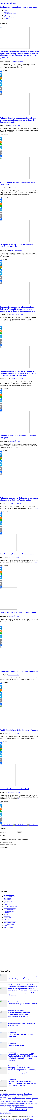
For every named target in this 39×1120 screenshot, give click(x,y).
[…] (24, 67)
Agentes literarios (9, 895)
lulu (13, 1105)
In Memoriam (7, 917)
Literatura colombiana (10, 921)
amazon (5, 1094)
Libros (5, 15)
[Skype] (19, 85)
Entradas (6, 10)
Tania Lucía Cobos (16, 61)
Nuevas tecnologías (9, 922)
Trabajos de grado (9, 17)
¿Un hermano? (13, 1025)
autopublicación (5, 1095)
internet (19, 1101)
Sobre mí (6, 18)
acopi (1, 1094)
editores (23, 1098)
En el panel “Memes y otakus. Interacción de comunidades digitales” (16, 246)
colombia (3, 1098)
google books (21, 1099)
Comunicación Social (16, 1045)
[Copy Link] (19, 88)
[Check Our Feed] (32, 825)
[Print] (19, 90)
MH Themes (29, 1116)
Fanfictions (7, 912)
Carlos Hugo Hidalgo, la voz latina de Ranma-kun (19, 671)
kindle (24, 1101)
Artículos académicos (10, 13)
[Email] (19, 87)
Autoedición (7, 898)
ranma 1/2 (30, 1107)
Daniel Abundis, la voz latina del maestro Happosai (19, 730)
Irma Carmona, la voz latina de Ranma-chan (17, 554)
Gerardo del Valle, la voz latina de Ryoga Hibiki (18, 613)
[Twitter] (19, 74)
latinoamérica (30, 1101)
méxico (17, 1105)
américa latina (12, 1094)
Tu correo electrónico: (6, 842)
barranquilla (25, 1095)
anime (18, 1094)
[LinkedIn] (19, 76)
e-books (14, 1098)
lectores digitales (3, 1103)
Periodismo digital (9, 924)
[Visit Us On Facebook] (20, 825)
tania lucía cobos (18, 1109)
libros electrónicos (32, 1103)
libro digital (11, 1103)
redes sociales (3, 1109)
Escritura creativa (9, 911)
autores (12, 1095)
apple (21, 1094)
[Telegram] (19, 83)
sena (8, 1109)
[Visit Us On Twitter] (7, 825)
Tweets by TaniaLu (5, 1113)
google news (2, 1101)
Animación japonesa (9, 896)
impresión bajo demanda (11, 1101)
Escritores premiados (10, 908)
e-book (9, 1098)
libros (16, 1103)
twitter (30, 1109)
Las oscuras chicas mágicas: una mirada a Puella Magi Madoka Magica (23, 978)
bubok (31, 1095)
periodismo (22, 1105)
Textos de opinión (9, 927)
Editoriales (7, 904)
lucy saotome (8, 1105)
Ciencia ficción (8, 899)
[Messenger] (19, 81)
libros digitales (22, 1103)
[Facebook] (19, 72)
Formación (7, 916)
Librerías (6, 919)
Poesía (5, 925)
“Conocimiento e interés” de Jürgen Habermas (21, 1035)
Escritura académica (9, 909)
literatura (2, 1105)
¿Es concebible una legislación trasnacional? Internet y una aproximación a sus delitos (19, 1014)
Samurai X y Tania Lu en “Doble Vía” (14, 789)
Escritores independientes (11, 906)
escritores (35, 1098)
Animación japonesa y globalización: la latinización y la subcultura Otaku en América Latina (19, 499)
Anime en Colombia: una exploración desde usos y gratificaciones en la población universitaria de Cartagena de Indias (18, 120)
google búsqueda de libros (31, 1099)
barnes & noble (18, 1095)
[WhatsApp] (19, 79)
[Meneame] (19, 78)
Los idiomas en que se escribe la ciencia (22, 1004)
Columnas (6, 12)
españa (10, 1099)
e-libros (19, 1098)
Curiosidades (7, 903)
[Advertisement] (19, 869)
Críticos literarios (8, 901)
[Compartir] (19, 92)
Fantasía (6, 914)
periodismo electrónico (21, 1107)
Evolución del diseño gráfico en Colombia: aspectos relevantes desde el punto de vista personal (22, 1083)
